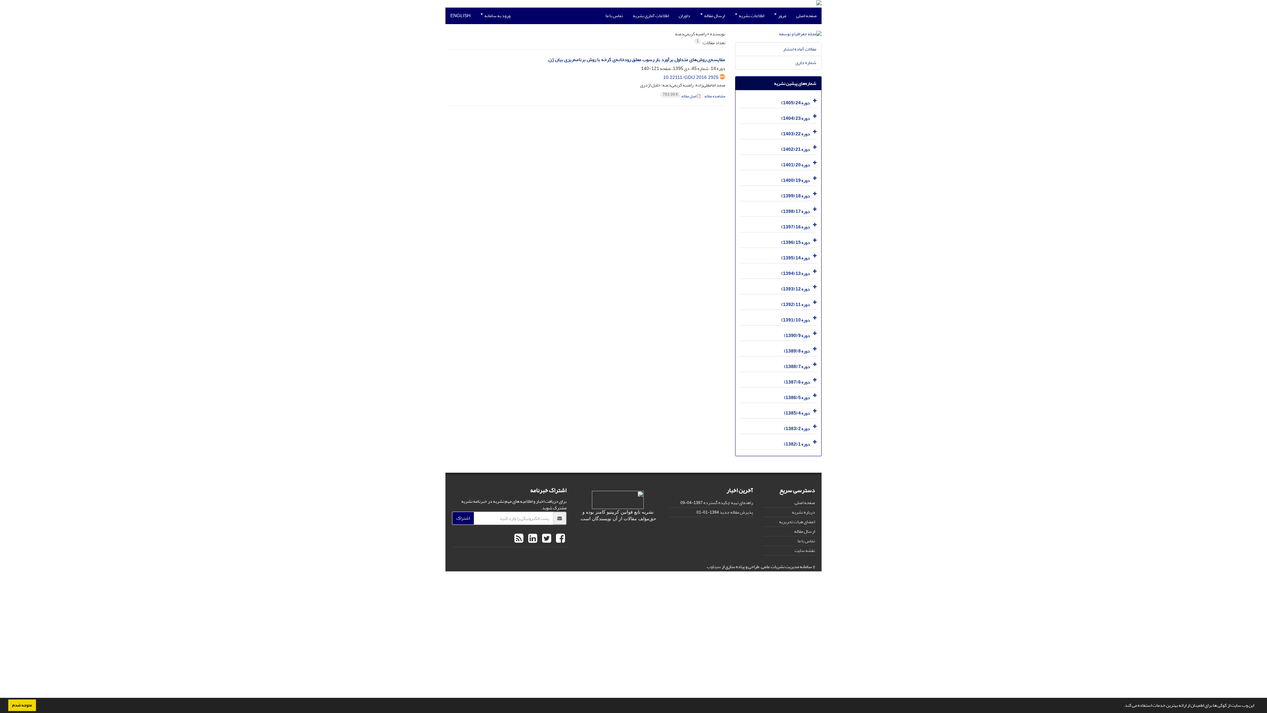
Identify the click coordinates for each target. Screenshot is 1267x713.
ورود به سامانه (497, 15)
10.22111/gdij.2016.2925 (691, 77)
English (460, 15)
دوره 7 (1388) (797, 366)
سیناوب (714, 566)
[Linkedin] (532, 539)
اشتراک (463, 518)
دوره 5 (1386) (797, 397)
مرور (781, 15)
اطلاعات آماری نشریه (651, 15)
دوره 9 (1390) (797, 335)
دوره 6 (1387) (797, 382)
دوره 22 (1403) (795, 133)
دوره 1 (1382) (797, 444)
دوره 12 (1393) (795, 289)
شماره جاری (806, 62)
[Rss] (519, 539)
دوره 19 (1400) (795, 180)
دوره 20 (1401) (795, 164)
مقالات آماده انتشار (799, 49)
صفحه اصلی (806, 15)
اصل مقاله (680, 96)
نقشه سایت (805, 550)
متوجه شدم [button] (22, 705)
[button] (1122, 706)
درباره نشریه (803, 512)
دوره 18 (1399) (795, 195)
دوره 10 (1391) (795, 320)
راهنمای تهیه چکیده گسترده (728, 502)
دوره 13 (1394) (795, 273)
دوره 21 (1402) (795, 149)
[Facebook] (560, 539)
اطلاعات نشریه (751, 15)
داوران (684, 15)
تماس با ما (614, 15)
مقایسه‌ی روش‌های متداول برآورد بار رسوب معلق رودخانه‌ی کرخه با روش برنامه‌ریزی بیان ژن (636, 59)
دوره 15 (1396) (795, 242)
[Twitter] (546, 539)
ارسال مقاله (714, 15)
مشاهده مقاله (714, 96)
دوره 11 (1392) (795, 304)
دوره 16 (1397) (795, 226)
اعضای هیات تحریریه (797, 521)
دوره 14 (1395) (795, 258)
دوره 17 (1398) (795, 211)
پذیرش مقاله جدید (736, 512)
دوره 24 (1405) (795, 102)
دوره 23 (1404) (795, 118)
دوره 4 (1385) (797, 413)
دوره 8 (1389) (797, 351)
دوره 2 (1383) (797, 428)
